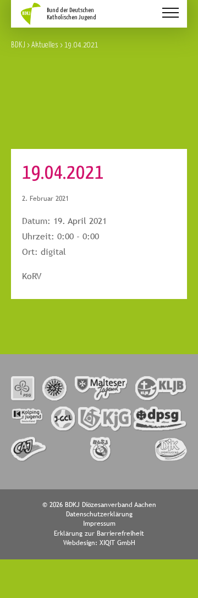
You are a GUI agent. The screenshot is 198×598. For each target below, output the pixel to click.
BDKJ (18, 44)
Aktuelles (44, 44)
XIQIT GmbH (117, 543)
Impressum (99, 523)
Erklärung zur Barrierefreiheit (99, 533)
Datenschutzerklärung (99, 514)
